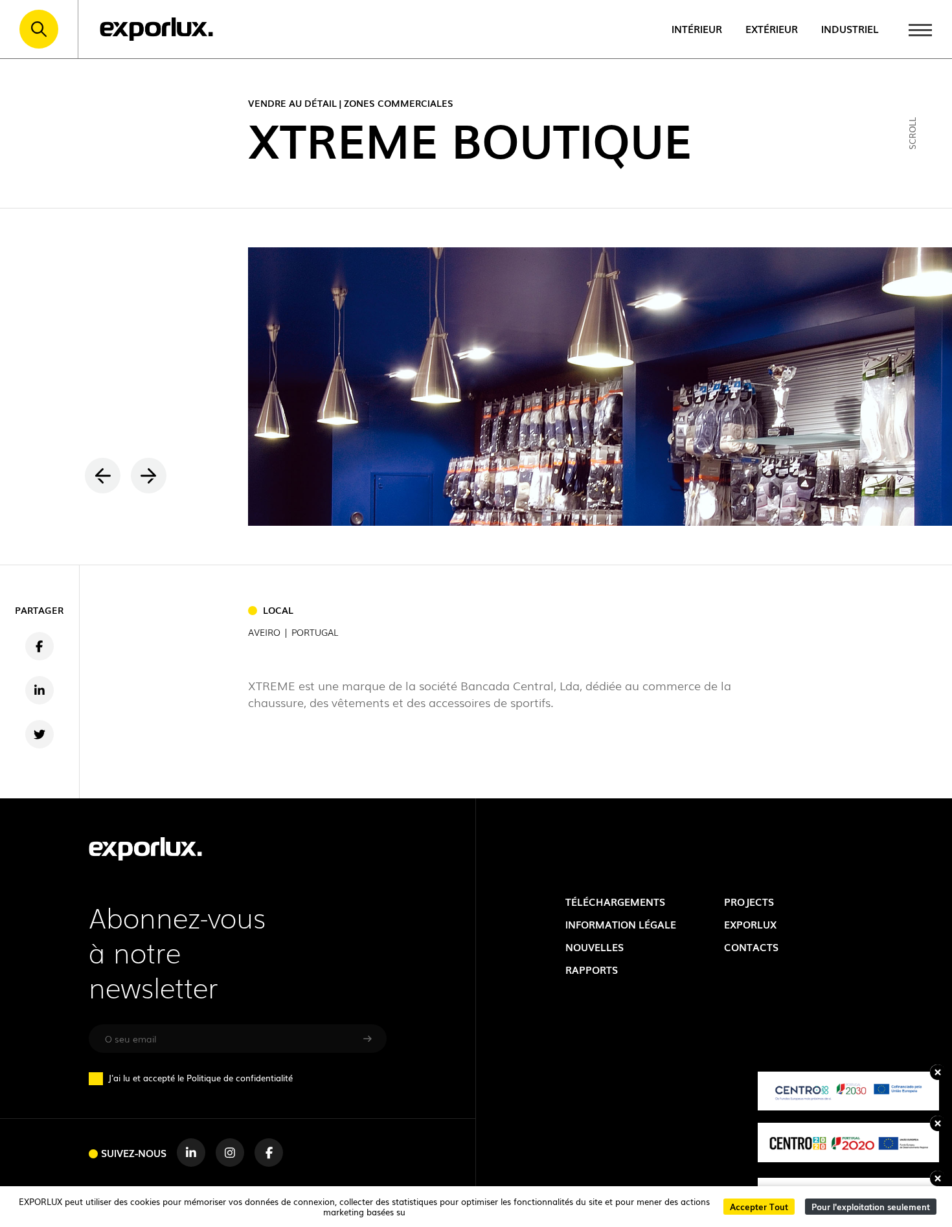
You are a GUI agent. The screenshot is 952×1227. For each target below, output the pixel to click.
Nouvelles (594, 947)
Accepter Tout (759, 1206)
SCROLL (912, 133)
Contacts (751, 947)
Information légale (620, 924)
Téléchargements (615, 901)
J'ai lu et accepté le (200, 1078)
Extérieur (771, 28)
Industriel (850, 28)
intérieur (697, 28)
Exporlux (750, 924)
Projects (749, 901)
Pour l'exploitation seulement (870, 1206)
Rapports (591, 969)
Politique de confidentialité (240, 1078)
